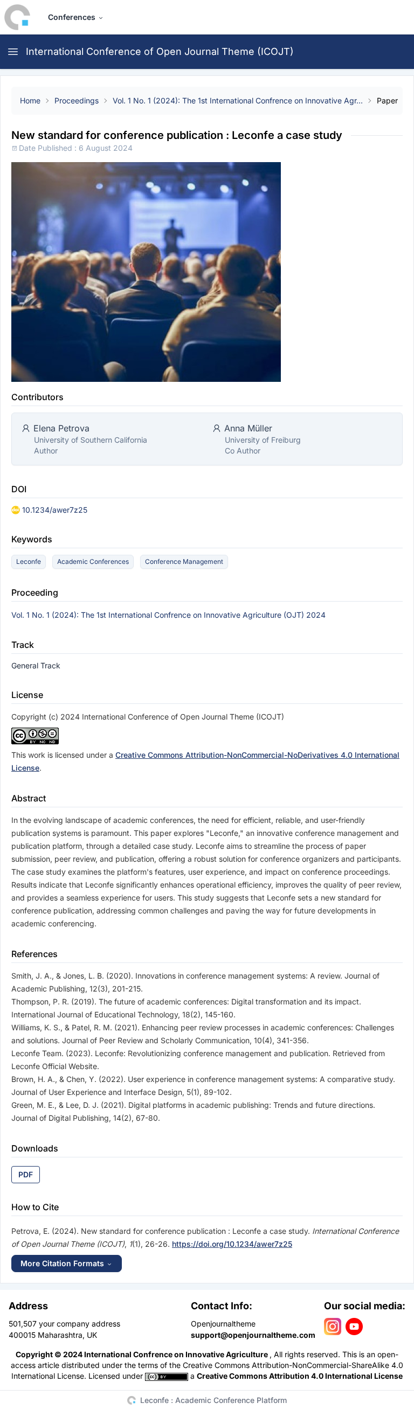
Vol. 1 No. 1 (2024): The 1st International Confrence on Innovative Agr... (238, 100)
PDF (25, 1174)
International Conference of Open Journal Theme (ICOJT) (160, 51)
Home (30, 100)
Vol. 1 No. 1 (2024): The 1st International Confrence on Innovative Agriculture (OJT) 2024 (168, 614)
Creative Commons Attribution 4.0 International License (300, 1375)
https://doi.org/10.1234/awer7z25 (232, 1243)
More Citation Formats (62, 1263)
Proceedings (76, 100)
